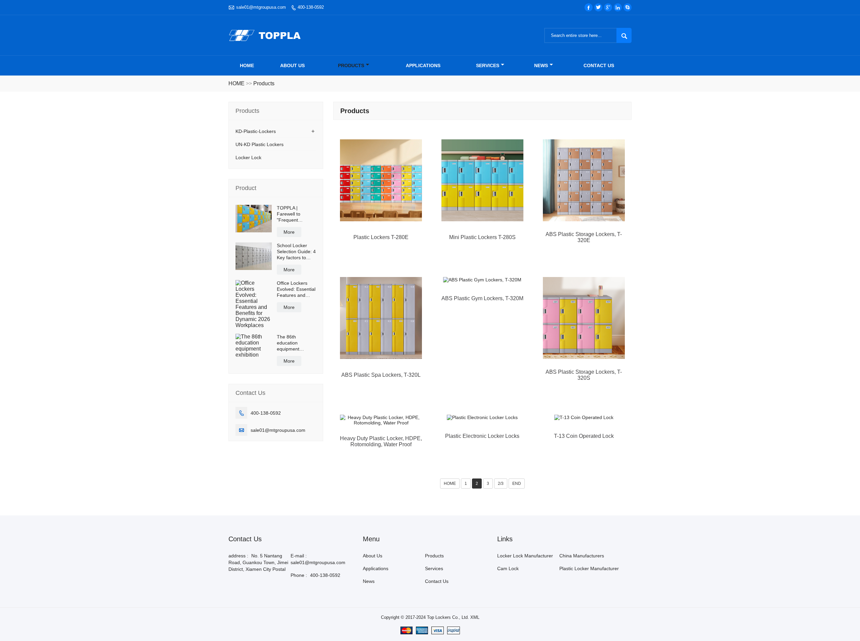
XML (474, 617)
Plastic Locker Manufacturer (589, 568)
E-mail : (299, 555)
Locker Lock (248, 157)
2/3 (501, 483)
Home (247, 65)
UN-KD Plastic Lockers (259, 144)
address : (238, 555)
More (289, 232)
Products (351, 65)
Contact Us (599, 65)
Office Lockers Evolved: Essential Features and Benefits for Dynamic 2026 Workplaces (296, 289)
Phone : (299, 575)
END (516, 483)
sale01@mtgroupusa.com (261, 7)
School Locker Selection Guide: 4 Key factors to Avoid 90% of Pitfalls (296, 252)
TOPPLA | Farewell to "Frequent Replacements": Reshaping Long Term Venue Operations (294, 214)
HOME (236, 83)
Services (487, 65)
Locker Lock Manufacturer (525, 555)
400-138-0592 (311, 7)
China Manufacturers (581, 555)
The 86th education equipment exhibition (288, 343)
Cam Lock (508, 568)
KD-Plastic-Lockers (255, 131)
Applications (423, 65)
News (541, 65)
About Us (292, 65)
